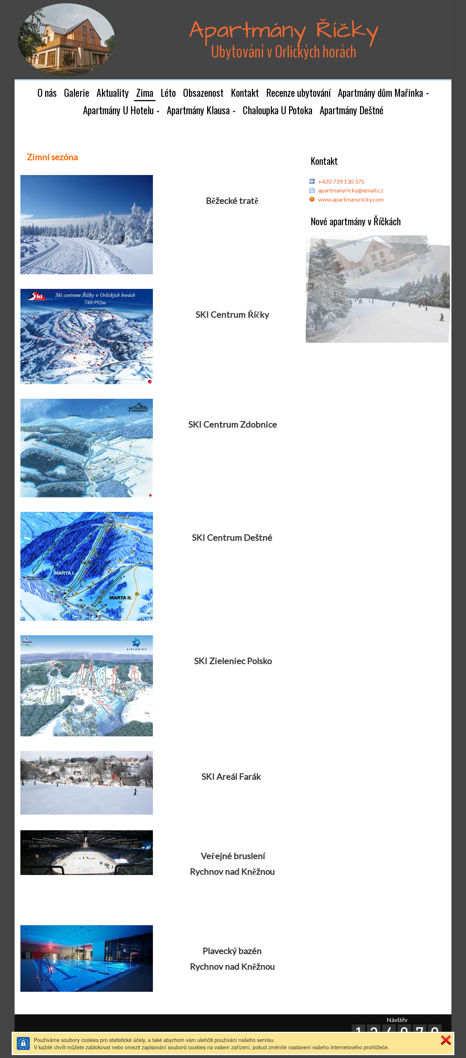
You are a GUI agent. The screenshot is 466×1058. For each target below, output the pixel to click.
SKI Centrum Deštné (232, 537)
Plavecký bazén (232, 950)
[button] (383, 93)
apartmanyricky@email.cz (350, 190)
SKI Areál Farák (232, 776)
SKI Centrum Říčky (232, 314)
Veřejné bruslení (233, 855)
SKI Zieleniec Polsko (233, 660)
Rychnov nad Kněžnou (232, 871)
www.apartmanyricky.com (351, 199)
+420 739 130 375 (341, 181)
